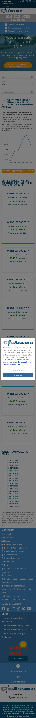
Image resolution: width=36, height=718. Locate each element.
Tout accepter (18, 375)
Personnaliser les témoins (18, 370)
